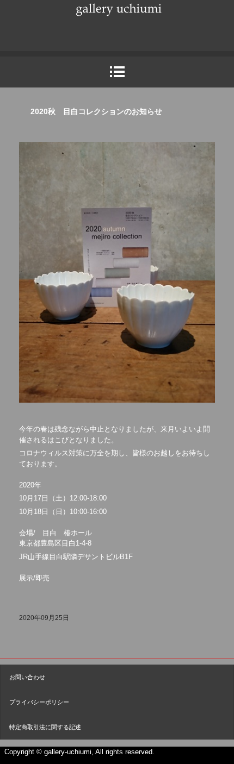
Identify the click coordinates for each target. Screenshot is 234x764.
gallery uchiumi (117, 23)
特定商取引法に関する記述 (45, 727)
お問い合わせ (27, 677)
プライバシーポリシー (39, 702)
